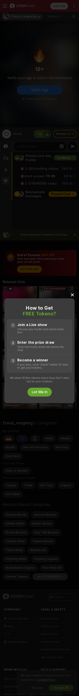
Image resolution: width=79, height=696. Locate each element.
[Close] (72, 294)
